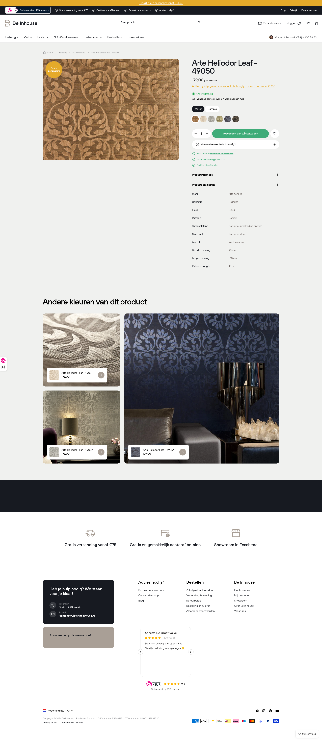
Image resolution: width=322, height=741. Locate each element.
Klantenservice (242, 590)
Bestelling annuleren (198, 605)
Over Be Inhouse (244, 605)
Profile (79, 722)
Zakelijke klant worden (199, 590)
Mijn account (242, 595)
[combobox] (161, 23)
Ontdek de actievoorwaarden (161, 3)
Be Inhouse (67, 718)
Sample (212, 109)
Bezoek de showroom (151, 590)
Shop (50, 52)
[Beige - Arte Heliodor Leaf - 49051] (203, 119)
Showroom (240, 600)
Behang (63, 52)
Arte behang (78, 52)
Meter (198, 109)
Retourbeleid (193, 600)
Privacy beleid (50, 722)
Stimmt (91, 718)
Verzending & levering (199, 595)
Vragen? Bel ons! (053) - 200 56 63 (296, 37)
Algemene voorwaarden (200, 611)
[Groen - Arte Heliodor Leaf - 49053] (219, 119)
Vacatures (240, 611)
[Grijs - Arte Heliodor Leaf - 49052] (211, 119)
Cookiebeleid (67, 722)
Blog (141, 600)
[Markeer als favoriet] (274, 133)
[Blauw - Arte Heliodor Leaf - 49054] (227, 119)
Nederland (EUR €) (58, 710)
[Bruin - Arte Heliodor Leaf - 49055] (235, 119)
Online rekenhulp (148, 595)
